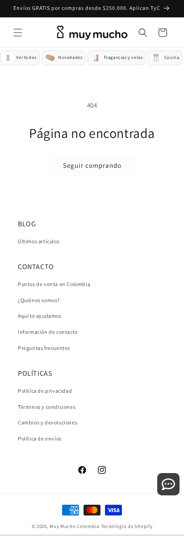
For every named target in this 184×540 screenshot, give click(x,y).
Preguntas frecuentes (44, 348)
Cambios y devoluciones (47, 422)
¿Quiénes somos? (39, 300)
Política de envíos (40, 438)
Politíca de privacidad (45, 390)
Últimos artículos (38, 241)
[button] (18, 32)
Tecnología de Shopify (127, 526)
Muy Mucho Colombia (75, 526)
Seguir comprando (92, 165)
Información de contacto (48, 331)
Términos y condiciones (46, 406)
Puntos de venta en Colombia (54, 284)
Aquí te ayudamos (40, 315)
